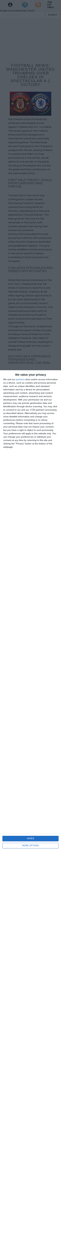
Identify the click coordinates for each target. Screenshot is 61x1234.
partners (20, 379)
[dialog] (30, 802)
